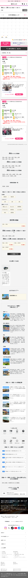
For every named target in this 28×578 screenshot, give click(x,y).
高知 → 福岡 (10, 158)
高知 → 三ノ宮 (5, 167)
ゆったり (12, 206)
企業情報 (3, 551)
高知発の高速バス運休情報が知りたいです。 (13, 450)
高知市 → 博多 (13, 175)
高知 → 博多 (11, 167)
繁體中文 (3, 563)
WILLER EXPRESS (18, 569)
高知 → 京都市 (11, 165)
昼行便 (5, 196)
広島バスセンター (10, 492)
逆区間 (25, 10)
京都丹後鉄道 (4, 570)
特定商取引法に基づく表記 (19, 554)
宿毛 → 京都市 (12, 174)
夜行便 (12, 196)
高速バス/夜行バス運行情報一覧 (14, 1)
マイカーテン (5, 209)
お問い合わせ (17, 555)
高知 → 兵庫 (4, 158)
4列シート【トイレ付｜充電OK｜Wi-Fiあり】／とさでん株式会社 (17, 86)
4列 (19, 201)
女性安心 (12, 209)
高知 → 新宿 (4, 165)
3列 (12, 201)
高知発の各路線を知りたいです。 (11, 454)
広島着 (7, 186)
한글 (15, 562)
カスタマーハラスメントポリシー (20, 558)
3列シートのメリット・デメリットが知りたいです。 (14, 467)
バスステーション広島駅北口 (13, 494)
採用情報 (16, 551)
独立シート (5, 206)
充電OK (12, 212)
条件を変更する (14, 48)
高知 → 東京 (4, 157)
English (3, 562)
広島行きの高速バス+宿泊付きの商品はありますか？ (14, 458)
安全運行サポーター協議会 (13, 482)
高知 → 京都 (10, 157)
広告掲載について (5, 557)
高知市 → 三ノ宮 (5, 175)
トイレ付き (19, 209)
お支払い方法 (14, 428)
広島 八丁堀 (22, 494)
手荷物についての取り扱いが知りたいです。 (13, 471)
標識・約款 (16, 553)
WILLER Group (4, 569)
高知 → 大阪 (17, 157)
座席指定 (19, 206)
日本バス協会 (4, 482)
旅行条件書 (4, 553)
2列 (5, 201)
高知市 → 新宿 (5, 174)
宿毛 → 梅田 (18, 174)
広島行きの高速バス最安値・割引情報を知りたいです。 (15, 463)
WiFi (5, 212)
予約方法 (14, 437)
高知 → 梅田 (17, 165)
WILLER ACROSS (18, 570)
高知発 (3, 186)
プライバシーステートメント (7, 554)
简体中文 (16, 563)
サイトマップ (4, 555)
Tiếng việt (3, 565)
